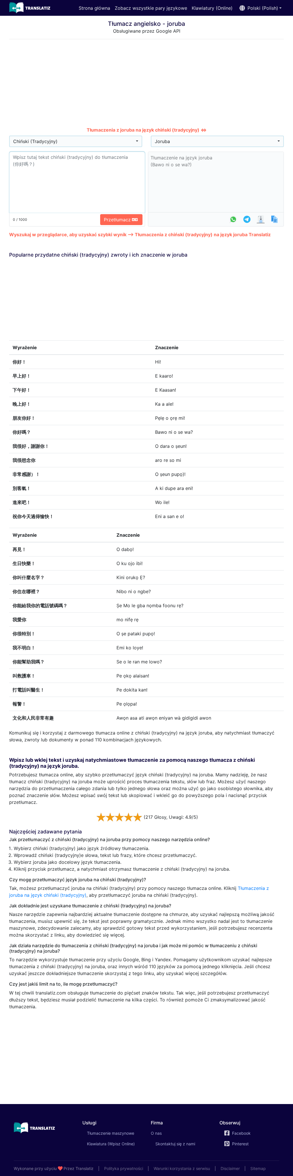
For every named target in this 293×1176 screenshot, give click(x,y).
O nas (156, 1133)
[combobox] (75, 141)
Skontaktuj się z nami (175, 1143)
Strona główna (94, 8)
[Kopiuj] (274, 219)
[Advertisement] (146, 84)
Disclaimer (230, 1168)
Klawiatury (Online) (212, 8)
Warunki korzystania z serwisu (182, 1168)
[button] (259, 8)
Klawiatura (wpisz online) (111, 1143)
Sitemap (258, 1168)
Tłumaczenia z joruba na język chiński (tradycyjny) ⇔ (147, 130)
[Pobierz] (261, 219)
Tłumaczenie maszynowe (114, 1133)
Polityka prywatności (123, 1168)
